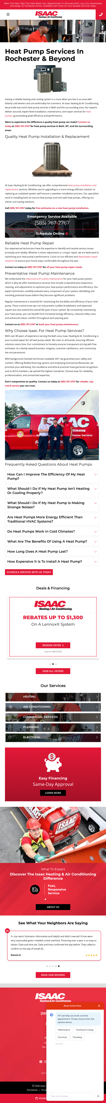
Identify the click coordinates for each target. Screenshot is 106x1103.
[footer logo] (53, 996)
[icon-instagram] (45, 1062)
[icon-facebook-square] (41, 1062)
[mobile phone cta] (101, 14)
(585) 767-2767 (22, 126)
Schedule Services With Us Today (29, 572)
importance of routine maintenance (44, 278)
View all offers (53, 671)
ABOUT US (53, 907)
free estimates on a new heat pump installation (62, 208)
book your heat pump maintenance (58, 324)
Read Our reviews (53, 975)
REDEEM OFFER (52, 645)
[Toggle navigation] (8, 14)
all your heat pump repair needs (64, 267)
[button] (50, 664)
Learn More (53, 792)
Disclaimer (32, 1089)
